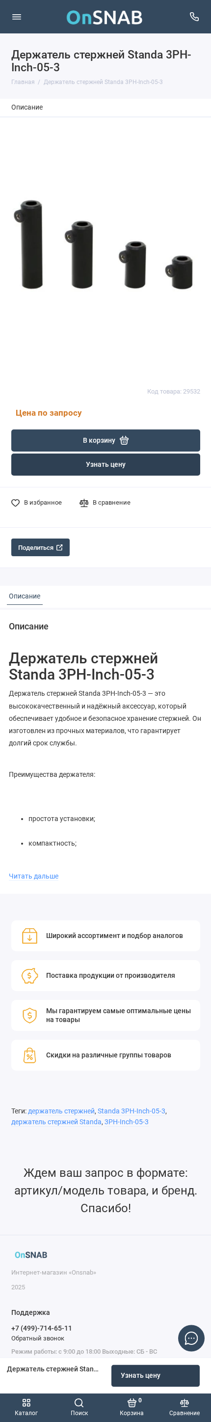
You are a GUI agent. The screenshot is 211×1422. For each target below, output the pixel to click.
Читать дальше (33, 876)
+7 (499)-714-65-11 (41, 1328)
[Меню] (16, 16)
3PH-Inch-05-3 (127, 1122)
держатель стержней (61, 1111)
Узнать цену (140, 1375)
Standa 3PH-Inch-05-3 (131, 1111)
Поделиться (35, 547)
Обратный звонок (37, 1338)
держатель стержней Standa (56, 1122)
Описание (27, 107)
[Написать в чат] (191, 1338)
